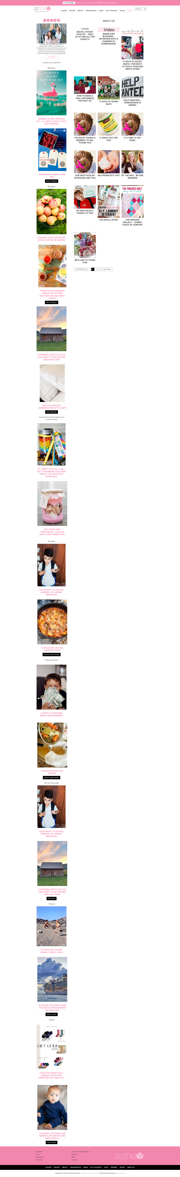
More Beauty (52, 412)
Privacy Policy (93, 1173)
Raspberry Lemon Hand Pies (52, 175)
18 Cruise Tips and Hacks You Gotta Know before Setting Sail (52, 1007)
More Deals (51, 1142)
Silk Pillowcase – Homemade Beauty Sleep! (52, 406)
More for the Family (51, 654)
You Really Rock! (108, 220)
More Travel (51, 1014)
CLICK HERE (69, 3)
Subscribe (39, 1151)
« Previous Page (80, 269)
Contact (84, 1173)
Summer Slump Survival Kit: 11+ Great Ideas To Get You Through (51, 121)
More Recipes (51, 302)
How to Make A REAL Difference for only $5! (85, 98)
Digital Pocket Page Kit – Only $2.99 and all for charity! (85, 35)
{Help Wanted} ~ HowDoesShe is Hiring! (132, 102)
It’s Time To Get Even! (132, 139)
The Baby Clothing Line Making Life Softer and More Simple (52, 1136)
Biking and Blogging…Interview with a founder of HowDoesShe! (108, 39)
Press (37, 1154)
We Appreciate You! (109, 175)
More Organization (51, 777)
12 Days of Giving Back (108, 102)
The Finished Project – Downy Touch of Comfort (132, 222)
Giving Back (40, 1157)
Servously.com (120, 1173)
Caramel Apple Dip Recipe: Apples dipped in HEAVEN (51, 239)
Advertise (39, 1160)
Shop (73, 1157)
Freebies (75, 1160)
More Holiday (51, 181)
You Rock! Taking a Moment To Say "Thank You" (85, 140)
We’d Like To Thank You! (85, 261)
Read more (52, 57)
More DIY (51, 898)
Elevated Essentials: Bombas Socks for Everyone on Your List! (51, 1075)
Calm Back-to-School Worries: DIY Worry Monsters (51, 592)
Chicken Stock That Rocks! (52, 772)
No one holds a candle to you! (85, 211)
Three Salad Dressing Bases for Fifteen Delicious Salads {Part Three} (52, 294)
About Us (75, 1154)
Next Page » (107, 269)
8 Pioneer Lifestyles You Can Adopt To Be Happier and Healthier (51, 357)
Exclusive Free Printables (80, 1151)
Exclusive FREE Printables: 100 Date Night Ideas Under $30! (52, 532)
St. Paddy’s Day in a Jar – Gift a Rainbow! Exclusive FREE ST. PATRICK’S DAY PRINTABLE (51, 473)
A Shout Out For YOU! (109, 139)
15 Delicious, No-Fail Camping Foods (52, 649)
